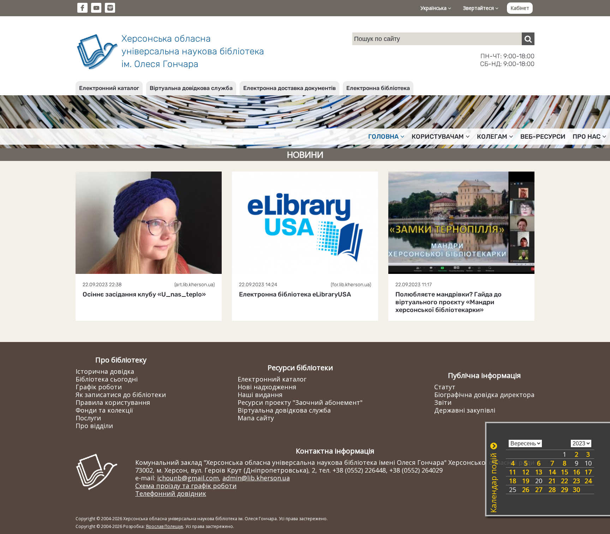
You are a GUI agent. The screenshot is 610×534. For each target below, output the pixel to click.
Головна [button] (383, 136)
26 (525, 489)
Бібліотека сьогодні (107, 379)
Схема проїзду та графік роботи (186, 485)
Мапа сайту (256, 418)
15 (564, 472)
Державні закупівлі (464, 410)
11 (512, 472)
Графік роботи (99, 387)
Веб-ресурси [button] (543, 136)
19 (525, 480)
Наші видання (260, 394)
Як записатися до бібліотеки (121, 394)
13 (538, 472)
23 (576, 480)
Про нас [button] (586, 136)
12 (525, 472)
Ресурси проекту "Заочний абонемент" (300, 402)
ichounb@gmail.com (188, 478)
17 (588, 472)
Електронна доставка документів (289, 88)
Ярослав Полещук (164, 526)
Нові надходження (267, 387)
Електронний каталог (109, 88)
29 (564, 489)
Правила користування (113, 402)
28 (552, 489)
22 (564, 480)
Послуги (88, 418)
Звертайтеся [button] (479, 8)
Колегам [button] (492, 136)
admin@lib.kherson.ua (256, 478)
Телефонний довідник (170, 493)
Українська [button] (434, 8)
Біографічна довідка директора (484, 394)
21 (552, 480)
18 (512, 480)
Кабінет (519, 8)
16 (576, 472)
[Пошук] (528, 38)
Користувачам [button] (438, 136)
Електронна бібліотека (378, 88)
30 (576, 489)
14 (552, 472)
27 (538, 489)
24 (588, 480)
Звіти (442, 402)
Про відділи (94, 425)
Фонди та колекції (104, 410)
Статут (444, 387)
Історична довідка (105, 371)
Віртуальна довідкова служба (191, 88)
